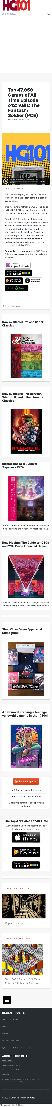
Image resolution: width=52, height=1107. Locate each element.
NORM (27, 245)
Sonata (5, 1034)
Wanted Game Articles (11, 1070)
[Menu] (7, 1000)
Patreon (19, 219)
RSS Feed (41, 251)
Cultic (4, 1027)
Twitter (28, 229)
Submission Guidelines (11, 1065)
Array (32, 1097)
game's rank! (33, 829)
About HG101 (7, 1060)
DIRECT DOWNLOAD (15, 188)
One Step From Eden (10, 1041)
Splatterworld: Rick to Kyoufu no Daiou (18, 1048)
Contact (5, 1075)
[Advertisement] (26, 46)
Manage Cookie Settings (12, 1105)
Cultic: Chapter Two (10, 1020)
